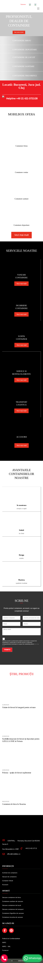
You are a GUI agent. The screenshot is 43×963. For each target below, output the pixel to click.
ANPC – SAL (6, 946)
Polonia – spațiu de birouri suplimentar (16, 773)
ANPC (4, 942)
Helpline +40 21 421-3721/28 (22, 98)
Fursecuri (5, 950)
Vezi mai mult (21, 235)
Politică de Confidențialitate (11, 938)
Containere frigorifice (24, 76)
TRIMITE (7, 650)
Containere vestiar (21, 172)
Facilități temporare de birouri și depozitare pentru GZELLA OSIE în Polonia (20, 740)
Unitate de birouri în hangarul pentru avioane (19, 707)
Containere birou (21, 40)
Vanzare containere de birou (11, 897)
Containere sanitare (23, 66)
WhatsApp (34, 958)
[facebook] (5, 930)
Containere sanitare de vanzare (12, 901)
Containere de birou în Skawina (14, 804)
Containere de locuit (23, 57)
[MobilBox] (18, 832)
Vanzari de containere (9, 877)
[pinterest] (12, 930)
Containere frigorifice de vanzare (13, 913)
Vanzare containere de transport (12, 909)
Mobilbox (15, 961)
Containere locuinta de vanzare (12, 917)
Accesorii (5, 884)
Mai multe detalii (19, 32)
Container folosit (7, 880)
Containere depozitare (24, 50)
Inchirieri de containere (9, 873)
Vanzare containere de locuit (11, 905)
